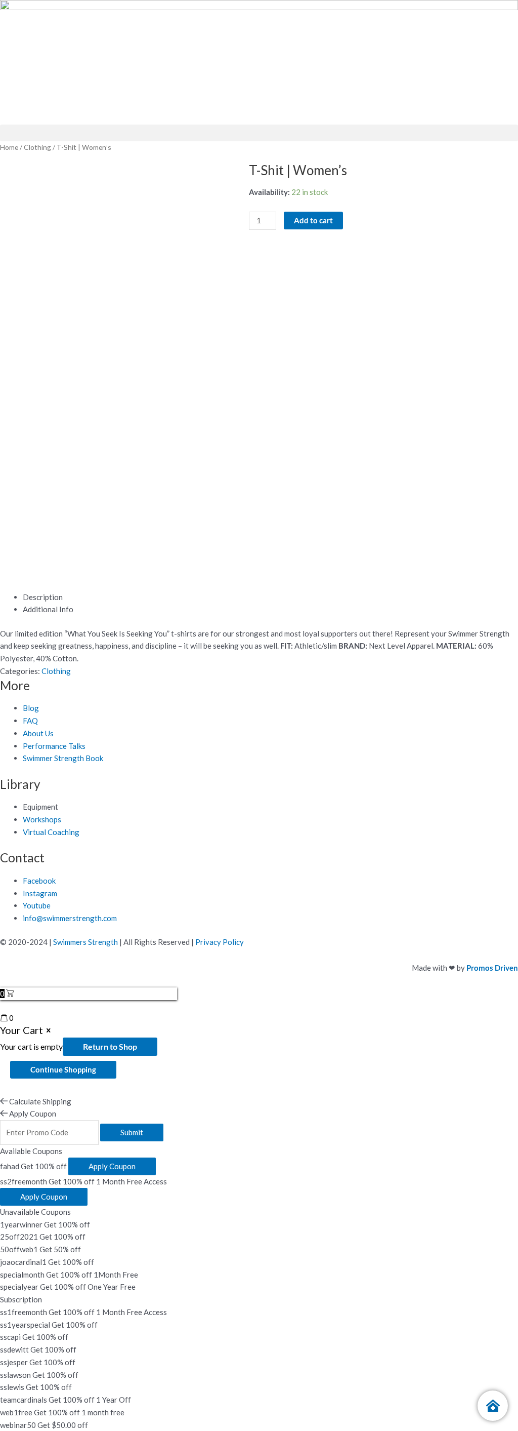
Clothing (37, 147)
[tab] (270, 597)
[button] (259, 133)
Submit (131, 1132)
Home (9, 147)
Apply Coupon (112, 1166)
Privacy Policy (219, 941)
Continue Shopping (63, 1069)
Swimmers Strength (85, 941)
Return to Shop (110, 1046)
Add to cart (313, 220)
